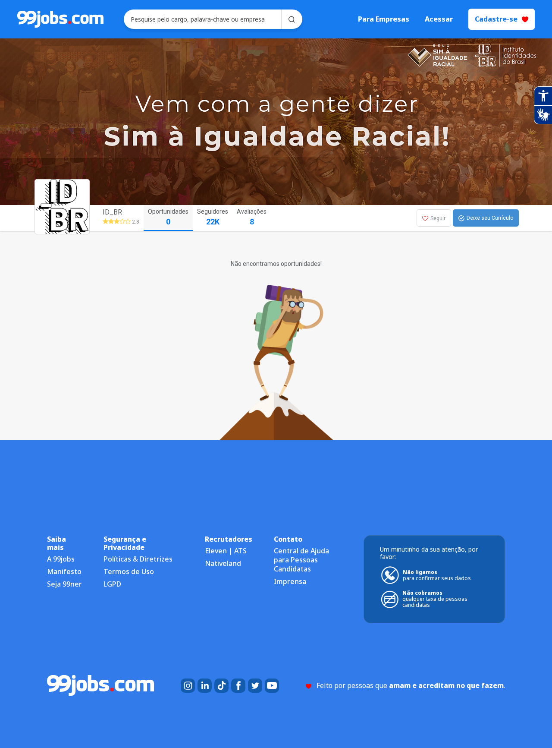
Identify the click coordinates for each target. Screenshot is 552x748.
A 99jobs (61, 559)
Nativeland (223, 563)
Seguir (437, 218)
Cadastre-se (496, 19)
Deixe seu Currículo (490, 218)
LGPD (112, 584)
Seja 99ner (64, 584)
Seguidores (212, 217)
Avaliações (252, 217)
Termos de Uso (129, 571)
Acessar (439, 19)
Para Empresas (383, 19)
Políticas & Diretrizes (138, 559)
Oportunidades (168, 217)
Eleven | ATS (226, 550)
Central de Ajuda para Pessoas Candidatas (301, 560)
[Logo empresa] (78, 218)
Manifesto (64, 571)
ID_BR (112, 212)
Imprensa (290, 581)
